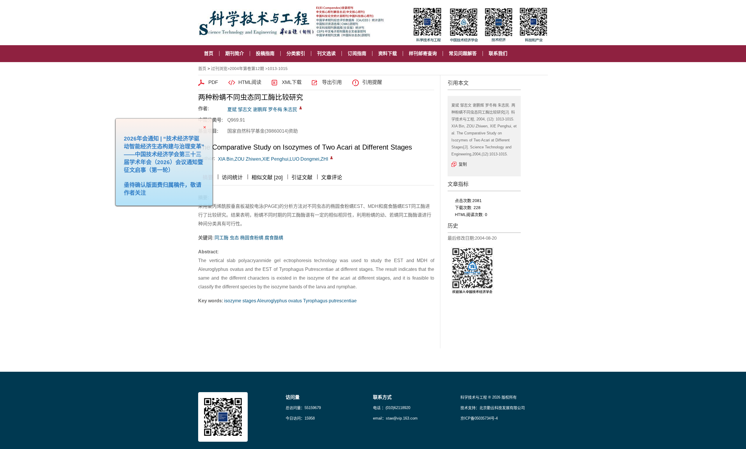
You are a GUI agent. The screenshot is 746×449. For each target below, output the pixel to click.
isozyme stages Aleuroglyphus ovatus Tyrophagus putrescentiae (290, 300)
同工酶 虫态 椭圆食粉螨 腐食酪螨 (248, 237)
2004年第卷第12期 (247, 68)
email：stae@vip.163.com (395, 418)
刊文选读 (326, 53)
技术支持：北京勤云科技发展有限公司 (492, 408)
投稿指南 (265, 53)
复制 (463, 164)
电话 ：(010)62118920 (391, 408)
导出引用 (332, 82)
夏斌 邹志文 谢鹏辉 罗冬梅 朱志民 (262, 109)
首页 (208, 53)
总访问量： (303, 408)
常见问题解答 (463, 53)
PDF (213, 82)
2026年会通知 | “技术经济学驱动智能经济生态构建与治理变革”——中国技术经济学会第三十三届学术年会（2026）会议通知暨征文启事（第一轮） (176, 166)
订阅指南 (357, 53)
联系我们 (498, 53)
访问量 (293, 397)
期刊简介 (234, 53)
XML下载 (292, 82)
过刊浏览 (219, 68)
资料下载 (387, 53)
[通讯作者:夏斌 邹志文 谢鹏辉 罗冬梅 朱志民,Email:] (300, 107)
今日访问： (300, 418)
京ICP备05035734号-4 (479, 418)
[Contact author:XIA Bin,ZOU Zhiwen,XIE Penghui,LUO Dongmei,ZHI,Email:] (331, 157)
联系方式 (382, 397)
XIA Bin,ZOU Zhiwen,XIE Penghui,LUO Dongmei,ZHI (273, 159)
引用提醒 (372, 82)
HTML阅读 (249, 82)
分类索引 (295, 53)
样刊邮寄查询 (423, 53)
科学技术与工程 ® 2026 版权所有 (488, 397)
